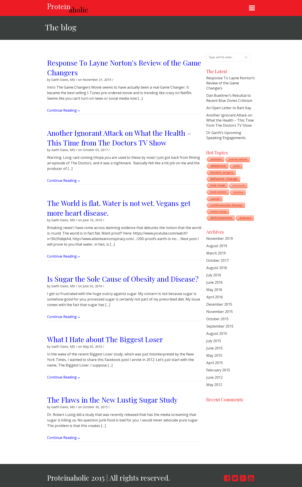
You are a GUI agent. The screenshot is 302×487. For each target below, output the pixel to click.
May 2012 (214, 384)
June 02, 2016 (92, 286)
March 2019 (216, 253)
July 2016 (213, 275)
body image (217, 185)
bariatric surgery (221, 172)
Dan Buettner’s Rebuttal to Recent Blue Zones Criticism (229, 98)
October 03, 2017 (95, 150)
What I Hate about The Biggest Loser (105, 339)
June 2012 (214, 377)
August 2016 (216, 267)
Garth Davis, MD (63, 80)
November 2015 (219, 311)
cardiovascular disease (226, 205)
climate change (218, 211)
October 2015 (217, 318)
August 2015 (216, 333)
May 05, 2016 (92, 346)
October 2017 (217, 260)
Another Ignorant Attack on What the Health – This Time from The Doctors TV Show (119, 137)
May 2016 (214, 289)
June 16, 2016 (92, 220)
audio (236, 166)
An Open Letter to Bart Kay (228, 107)
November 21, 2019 (97, 80)
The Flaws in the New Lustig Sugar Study (112, 399)
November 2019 (219, 238)
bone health (239, 185)
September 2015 (219, 326)
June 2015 (214, 348)
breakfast (238, 192)
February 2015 (218, 370)
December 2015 (219, 304)
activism (216, 159)
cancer (215, 198)
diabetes (245, 218)
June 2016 (214, 282)
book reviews (218, 192)
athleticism (218, 166)
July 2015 (213, 340)
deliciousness (221, 218)
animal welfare (238, 159)
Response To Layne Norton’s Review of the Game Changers (230, 83)
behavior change (224, 179)
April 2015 (214, 362)
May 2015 (214, 355)
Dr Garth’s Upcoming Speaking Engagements (226, 135)
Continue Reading (62, 110)
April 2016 (214, 297)
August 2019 (216, 245)
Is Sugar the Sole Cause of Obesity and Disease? (123, 278)
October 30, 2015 (95, 407)
